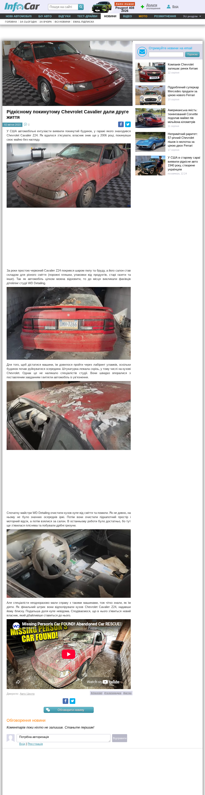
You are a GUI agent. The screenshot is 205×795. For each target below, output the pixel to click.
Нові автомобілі (19, 16)
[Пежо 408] (111, 6)
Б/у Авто (45, 16)
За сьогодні (28, 21)
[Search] (81, 7)
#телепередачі (112, 693)
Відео (127, 16)
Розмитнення (165, 16)
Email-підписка (83, 21)
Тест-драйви (87, 16)
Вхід (22, 744)
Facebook (121, 124)
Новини (110, 16)
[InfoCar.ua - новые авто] (22, 7)
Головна (11, 21)
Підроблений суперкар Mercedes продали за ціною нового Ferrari (183, 91)
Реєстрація (35, 744)
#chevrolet (96, 693)
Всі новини (62, 21)
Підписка (192, 54)
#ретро (127, 693)
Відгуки (64, 16)
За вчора (45, 21)
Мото (143, 16)
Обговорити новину (71, 709)
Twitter (128, 124)
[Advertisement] (69, 238)
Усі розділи (190, 16)
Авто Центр (27, 693)
